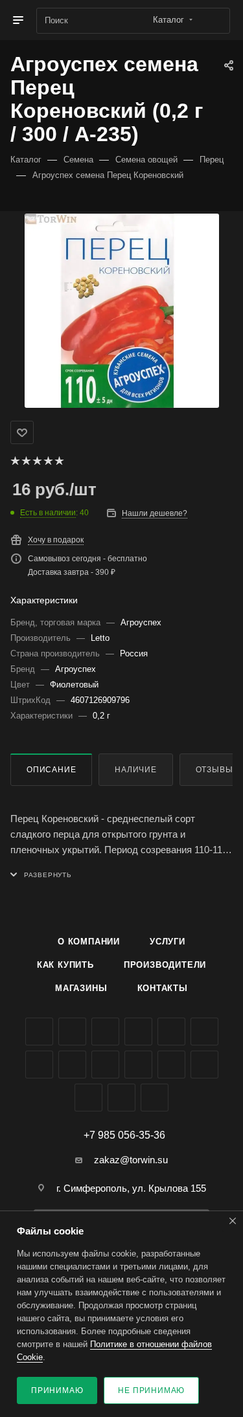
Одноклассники (39, 1064)
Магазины (81, 988)
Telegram (171, 1031)
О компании (89, 941)
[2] (25, 461)
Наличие (136, 769)
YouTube (204, 1031)
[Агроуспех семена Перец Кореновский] (122, 311)
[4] (47, 461)
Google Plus (72, 1064)
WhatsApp (138, 1064)
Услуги (167, 941)
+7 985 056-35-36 (124, 1135)
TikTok (204, 1064)
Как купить (65, 965)
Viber (105, 1064)
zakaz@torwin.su (131, 1159)
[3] (36, 461)
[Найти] (214, 21)
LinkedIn (154, 1097)
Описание (51, 769)
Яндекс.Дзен (171, 1064)
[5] (58, 461)
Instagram (138, 1031)
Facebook (72, 1031)
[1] (14, 461)
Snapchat (121, 1097)
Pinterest (88, 1097)
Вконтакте (39, 1031)
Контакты (162, 988)
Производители (165, 965)
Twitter (105, 1031)
